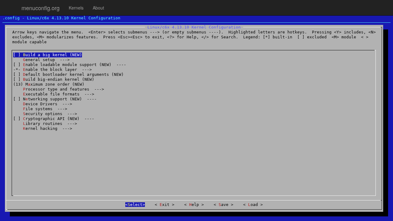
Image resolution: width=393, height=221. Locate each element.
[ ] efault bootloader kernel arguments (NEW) (68, 74)
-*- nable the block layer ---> (52, 69)
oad (254, 204)
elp (195, 204)
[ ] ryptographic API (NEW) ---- (53, 118)
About (98, 8)
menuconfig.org (40, 8)
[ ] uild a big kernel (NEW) (47, 54)
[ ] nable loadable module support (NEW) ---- (69, 64)
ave (225, 204)
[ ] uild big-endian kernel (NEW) (53, 79)
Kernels (76, 8)
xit (166, 204)
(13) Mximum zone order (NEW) (48, 84)
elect (135, 204)
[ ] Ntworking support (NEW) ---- (55, 99)
